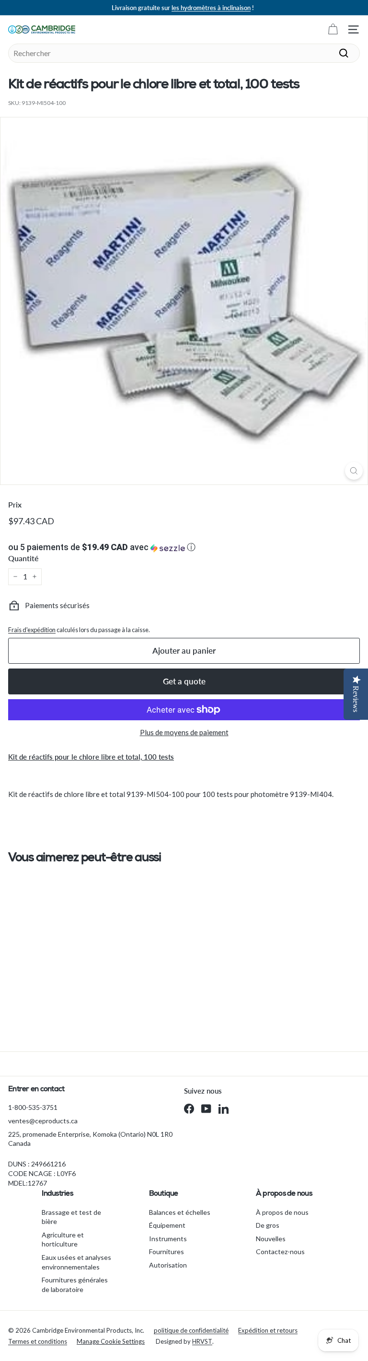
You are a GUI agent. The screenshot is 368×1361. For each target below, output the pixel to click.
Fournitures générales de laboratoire (75, 1284)
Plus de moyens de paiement (184, 732)
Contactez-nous (280, 1251)
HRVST (202, 1341)
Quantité (23, 558)
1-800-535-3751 (33, 1107)
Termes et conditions (37, 1341)
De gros (267, 1225)
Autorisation (168, 1265)
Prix (15, 504)
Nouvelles (271, 1238)
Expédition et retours (268, 1330)
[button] (184, 547)
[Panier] (333, 29)
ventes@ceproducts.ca (43, 1121)
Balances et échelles (179, 1212)
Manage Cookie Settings (111, 1341)
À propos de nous (282, 1212)
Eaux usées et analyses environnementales (76, 1262)
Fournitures (166, 1251)
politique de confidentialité (191, 1330)
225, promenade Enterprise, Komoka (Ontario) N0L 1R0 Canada (90, 1139)
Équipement (167, 1225)
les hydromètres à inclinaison (211, 8)
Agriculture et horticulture (63, 1239)
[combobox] (184, 53)
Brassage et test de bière (71, 1217)
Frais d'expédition (32, 630)
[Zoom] (354, 471)
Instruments (168, 1238)
